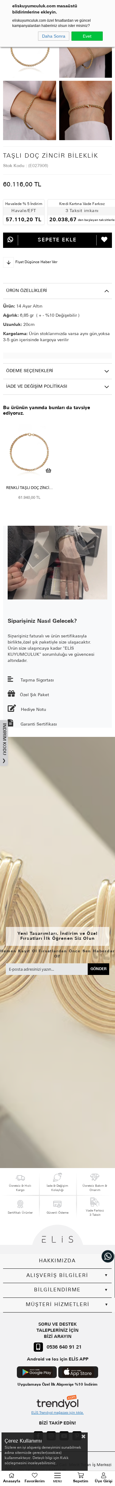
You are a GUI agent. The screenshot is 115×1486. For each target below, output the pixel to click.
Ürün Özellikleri (26, 291)
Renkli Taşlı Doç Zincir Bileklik (30, 488)
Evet (87, 36)
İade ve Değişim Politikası (36, 386)
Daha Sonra (53, 36)
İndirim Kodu (4, 743)
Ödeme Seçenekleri (29, 371)
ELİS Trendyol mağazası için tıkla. (57, 1413)
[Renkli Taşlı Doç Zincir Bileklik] (29, 452)
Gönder (98, 969)
